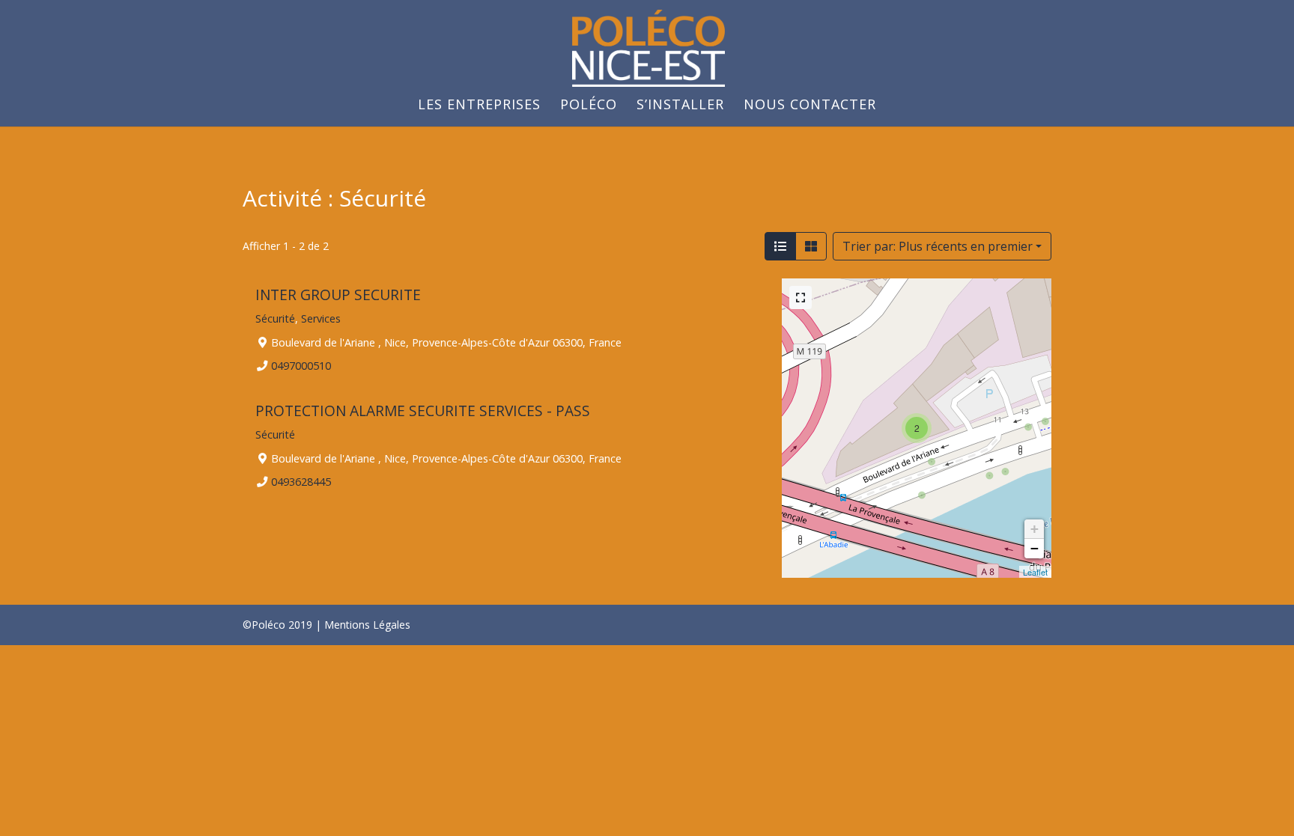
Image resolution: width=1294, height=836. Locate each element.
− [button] (1034, 548)
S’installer (680, 106)
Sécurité (275, 318)
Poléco (588, 106)
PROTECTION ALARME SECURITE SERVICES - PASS (422, 410)
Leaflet (1035, 572)
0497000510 (301, 365)
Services (321, 318)
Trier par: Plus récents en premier (937, 246)
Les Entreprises (479, 106)
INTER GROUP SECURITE (338, 294)
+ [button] (1034, 529)
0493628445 (301, 481)
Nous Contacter (810, 106)
